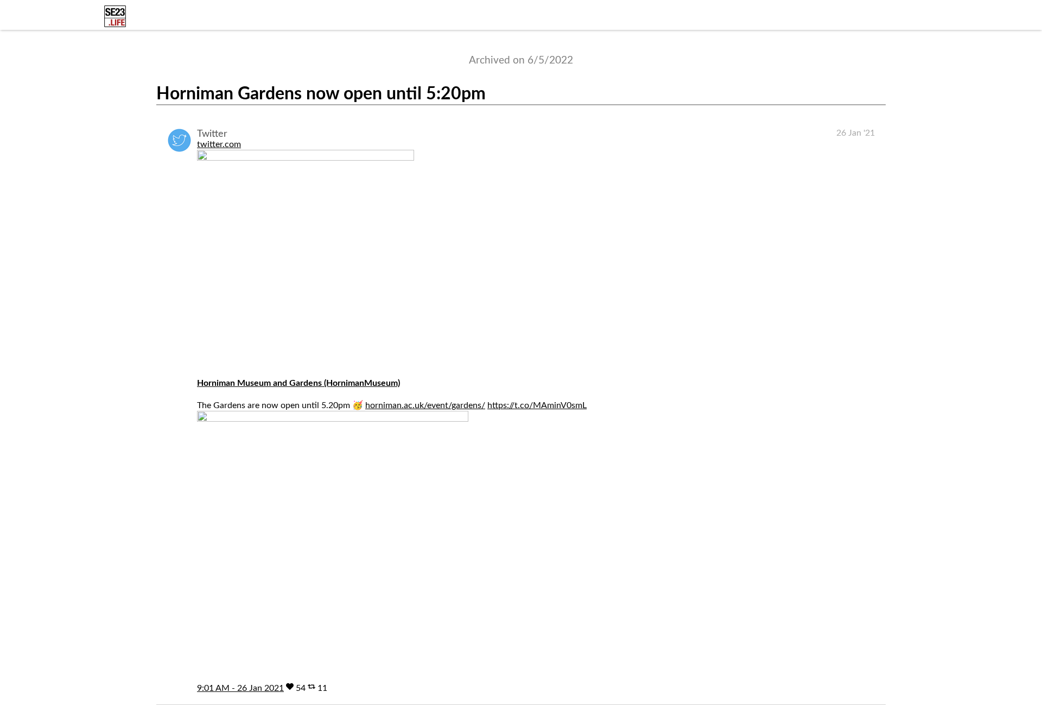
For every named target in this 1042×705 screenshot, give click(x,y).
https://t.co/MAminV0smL (537, 405)
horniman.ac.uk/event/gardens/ (425, 405)
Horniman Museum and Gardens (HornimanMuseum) (298, 383)
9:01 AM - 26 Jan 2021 (240, 688)
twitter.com (219, 144)
